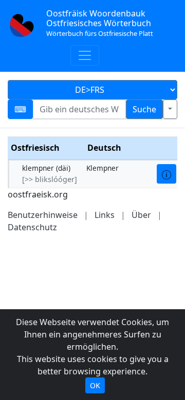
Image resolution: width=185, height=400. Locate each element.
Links (105, 215)
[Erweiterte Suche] (170, 109)
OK (95, 385)
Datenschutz (32, 227)
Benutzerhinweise (43, 215)
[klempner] (166, 174)
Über (141, 215)
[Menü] (84, 55)
